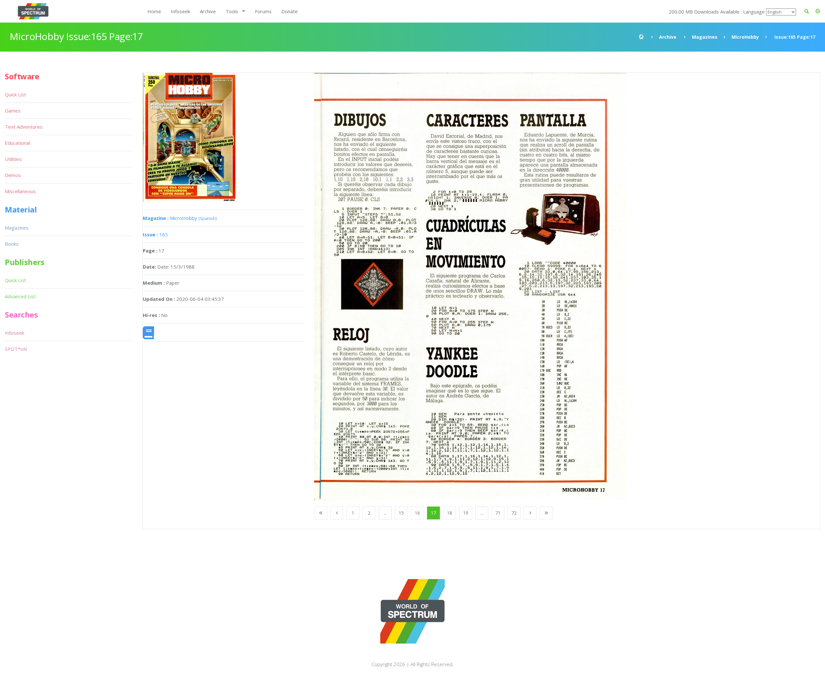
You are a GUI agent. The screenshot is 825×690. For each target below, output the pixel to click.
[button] (817, 11)
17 (433, 513)
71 (497, 513)
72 (514, 513)
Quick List (15, 94)
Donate (289, 11)
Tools (232, 11)
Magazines (704, 37)
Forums (263, 11)
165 (155, 234)
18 (449, 513)
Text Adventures (24, 126)
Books (12, 244)
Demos (13, 175)
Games (13, 110)
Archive (208, 11)
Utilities (13, 159)
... (385, 513)
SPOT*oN (16, 349)
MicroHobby (745, 37)
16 (417, 513)
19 (465, 513)
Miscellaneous (20, 191)
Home (154, 11)
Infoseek (180, 11)
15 (401, 513)
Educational (17, 143)
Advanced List (20, 296)
